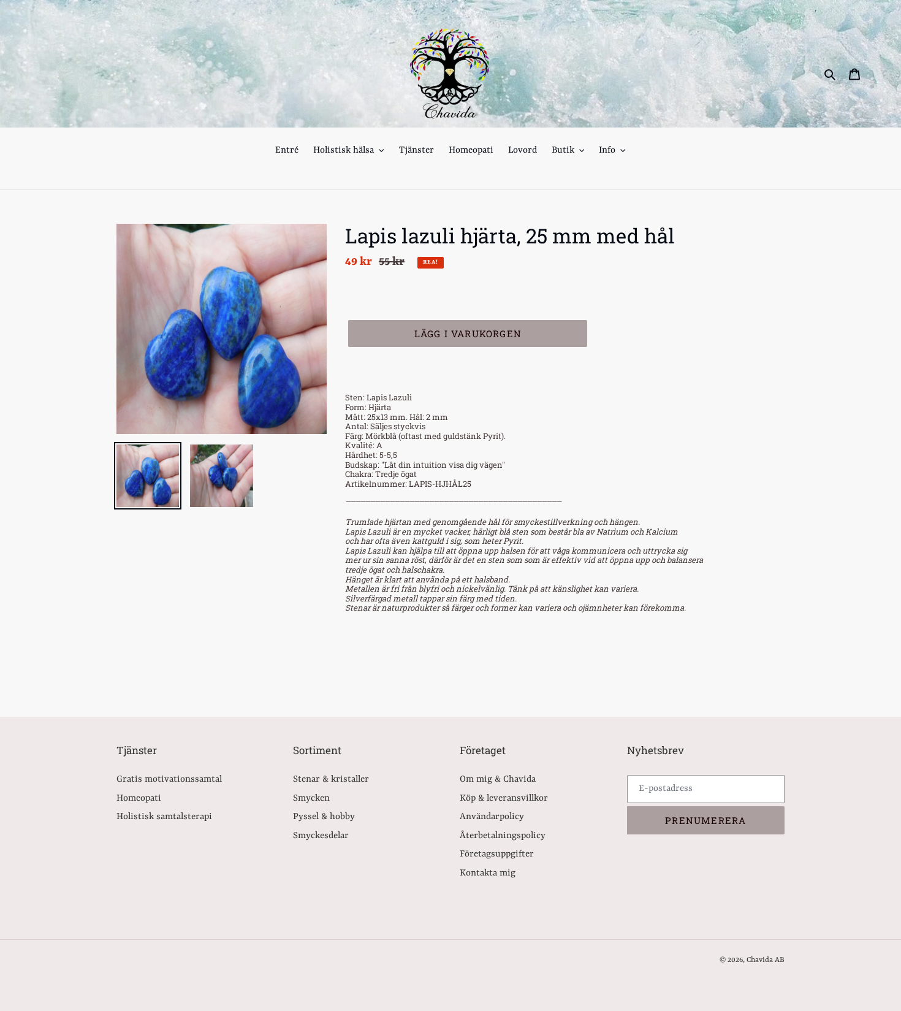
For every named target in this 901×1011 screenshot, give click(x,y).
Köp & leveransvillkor (504, 798)
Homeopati (138, 798)
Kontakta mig (487, 873)
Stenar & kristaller (331, 779)
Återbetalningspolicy (503, 836)
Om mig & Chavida (498, 779)
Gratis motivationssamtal (169, 779)
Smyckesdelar (321, 836)
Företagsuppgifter (497, 854)
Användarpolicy (492, 817)
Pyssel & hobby (324, 817)
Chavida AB (766, 960)
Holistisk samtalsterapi (164, 817)
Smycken (311, 798)
